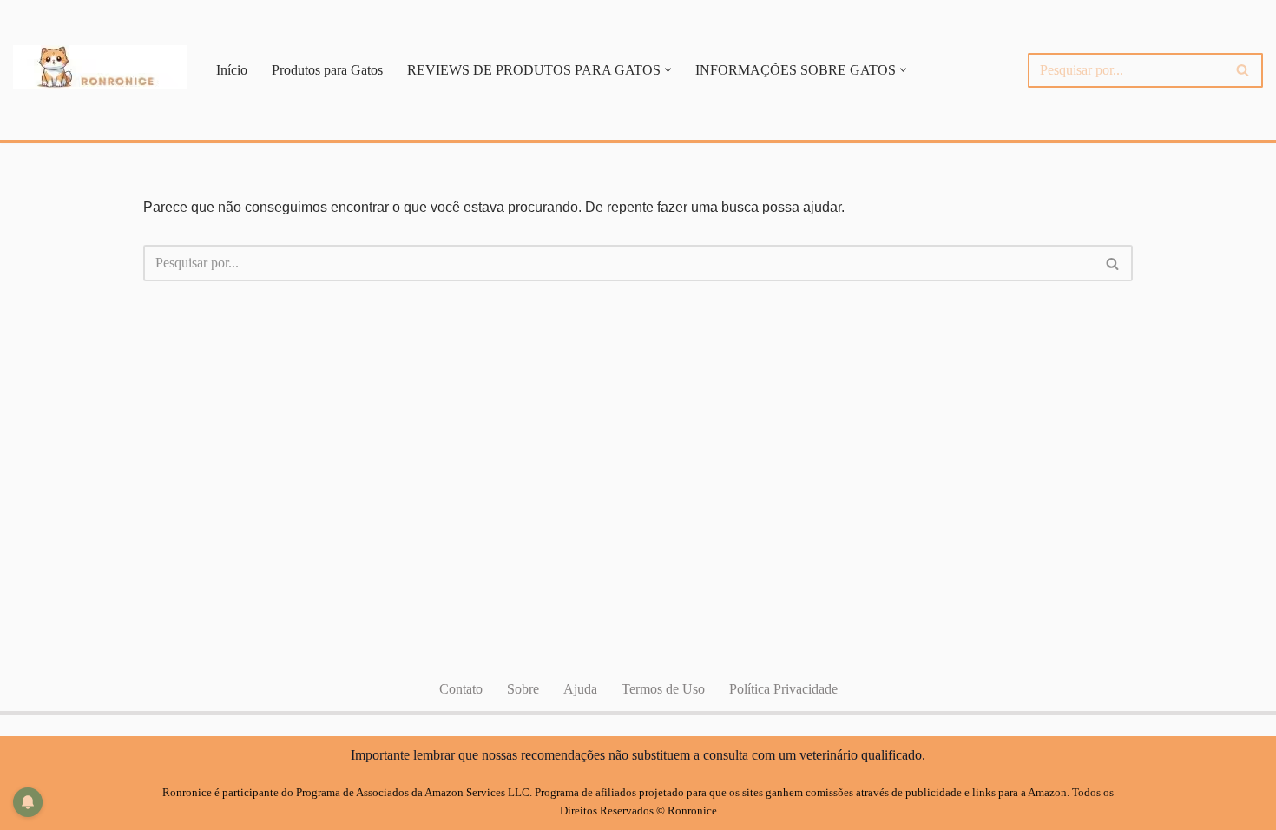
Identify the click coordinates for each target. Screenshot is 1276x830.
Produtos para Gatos (327, 70)
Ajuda (580, 689)
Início (231, 70)
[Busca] (1243, 70)
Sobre (523, 689)
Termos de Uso (663, 689)
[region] (1050, 136)
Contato (461, 689)
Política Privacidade (783, 689)
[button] (668, 70)
